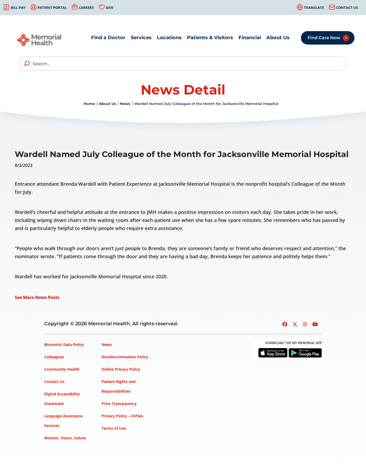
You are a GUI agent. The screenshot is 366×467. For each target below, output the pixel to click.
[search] (27, 63)
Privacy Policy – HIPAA (122, 415)
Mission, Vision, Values (65, 437)
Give (109, 7)
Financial (249, 38)
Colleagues (54, 356)
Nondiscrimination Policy (125, 356)
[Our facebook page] (284, 324)
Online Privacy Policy (121, 369)
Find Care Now (324, 37)
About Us (278, 38)
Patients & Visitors (210, 38)
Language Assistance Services (63, 420)
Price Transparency (119, 403)
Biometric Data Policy (64, 344)
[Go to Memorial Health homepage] (39, 41)
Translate (314, 7)
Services (141, 38)
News (125, 103)
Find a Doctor (108, 38)
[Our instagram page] (305, 324)
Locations (169, 38)
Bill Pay (18, 7)
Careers (86, 7)
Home (89, 103)
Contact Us (347, 7)
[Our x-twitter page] (295, 324)
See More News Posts (37, 297)
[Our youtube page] (315, 324)
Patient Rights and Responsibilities (119, 386)
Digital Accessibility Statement (62, 398)
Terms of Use (114, 428)
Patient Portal (52, 7)
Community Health (62, 369)
